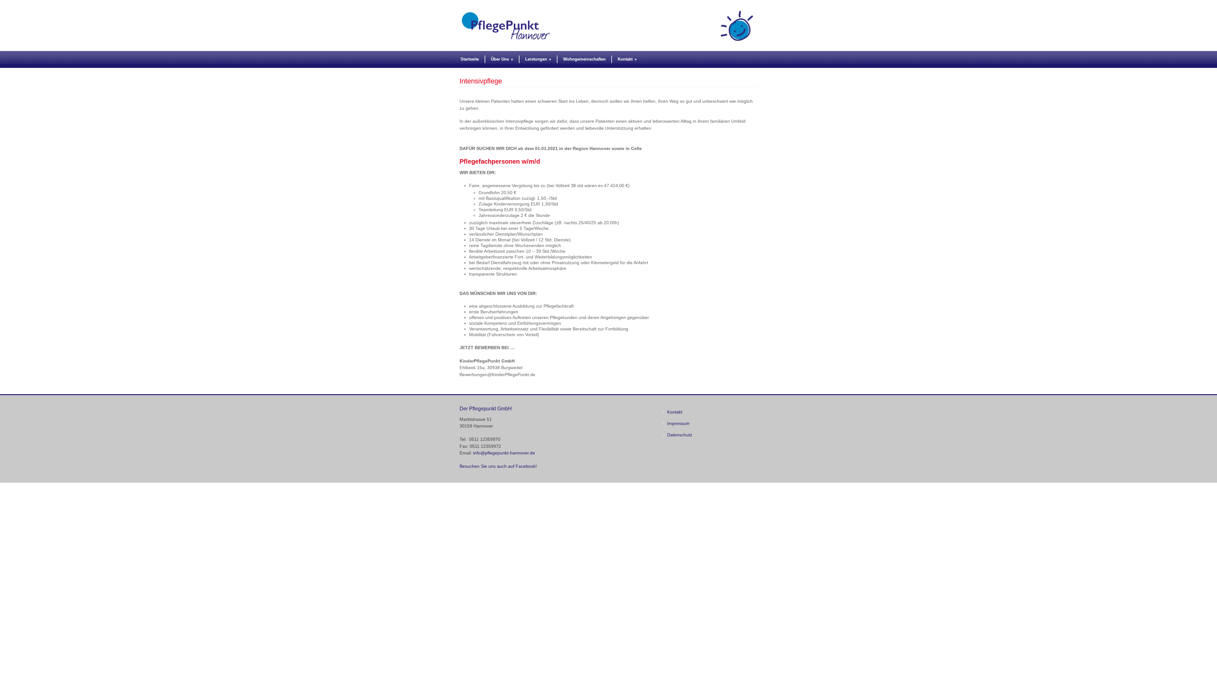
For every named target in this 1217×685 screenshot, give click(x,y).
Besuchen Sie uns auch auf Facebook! (498, 466)
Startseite (469, 59)
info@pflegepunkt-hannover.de (504, 452)
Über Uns (502, 59)
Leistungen (538, 59)
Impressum (678, 423)
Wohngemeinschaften (584, 59)
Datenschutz (679, 434)
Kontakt (627, 59)
